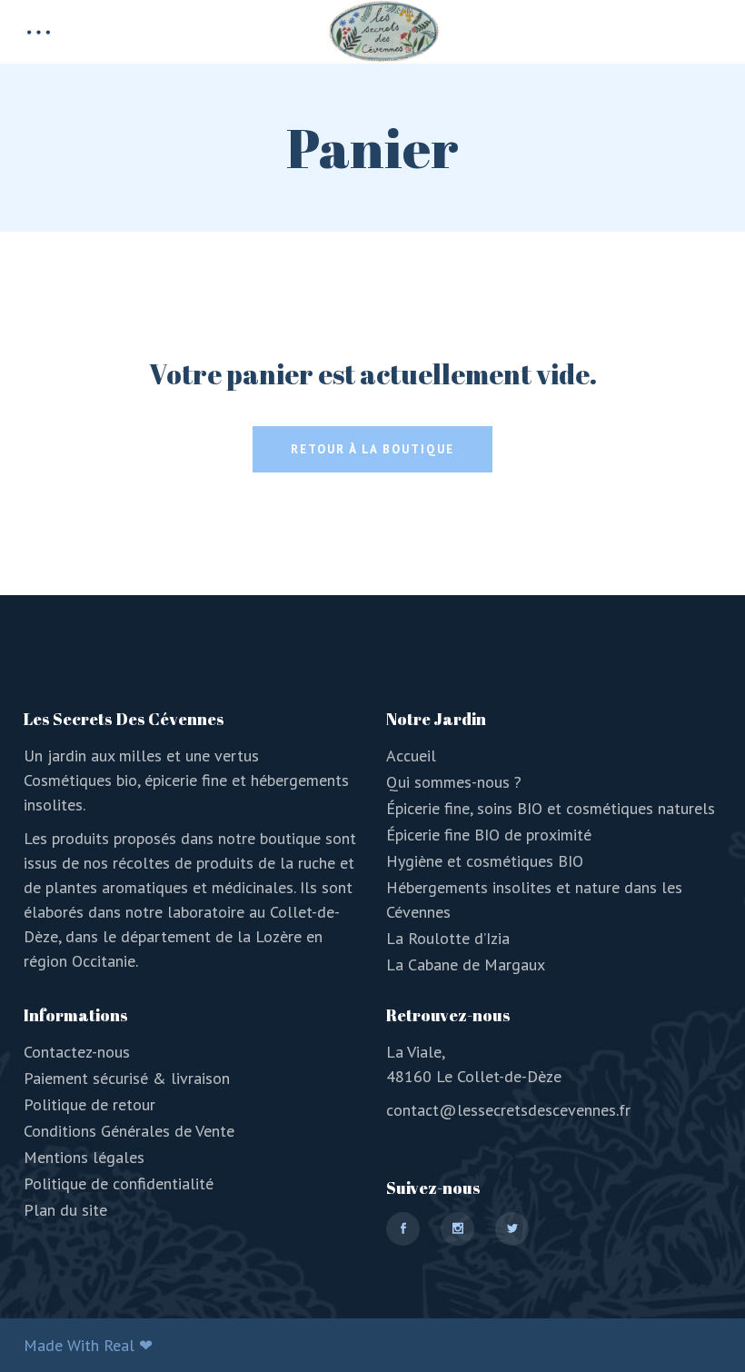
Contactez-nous (77, 1051)
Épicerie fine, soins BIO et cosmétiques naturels (550, 808)
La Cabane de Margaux (465, 964)
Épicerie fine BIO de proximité (488, 834)
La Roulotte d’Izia (448, 938)
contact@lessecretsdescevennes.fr (508, 1109)
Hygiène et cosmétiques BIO (484, 860)
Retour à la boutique (372, 449)
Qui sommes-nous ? (454, 781)
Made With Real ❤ (88, 1345)
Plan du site (65, 1209)
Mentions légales (84, 1157)
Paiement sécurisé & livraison (127, 1078)
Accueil (411, 755)
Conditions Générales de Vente (129, 1130)
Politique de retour (89, 1104)
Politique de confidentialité (119, 1183)
